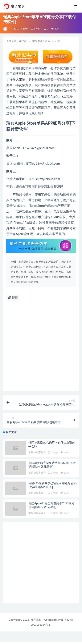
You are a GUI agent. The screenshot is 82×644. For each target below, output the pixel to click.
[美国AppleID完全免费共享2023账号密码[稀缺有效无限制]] (15, 509)
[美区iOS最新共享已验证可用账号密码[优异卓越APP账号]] (15, 489)
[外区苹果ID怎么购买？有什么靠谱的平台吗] (15, 448)
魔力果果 (36, 619)
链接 (14, 297)
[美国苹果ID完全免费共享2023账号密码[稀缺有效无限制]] (15, 468)
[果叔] (5, 29)
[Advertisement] (41, 348)
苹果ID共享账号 (19, 29)
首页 (25, 41)
